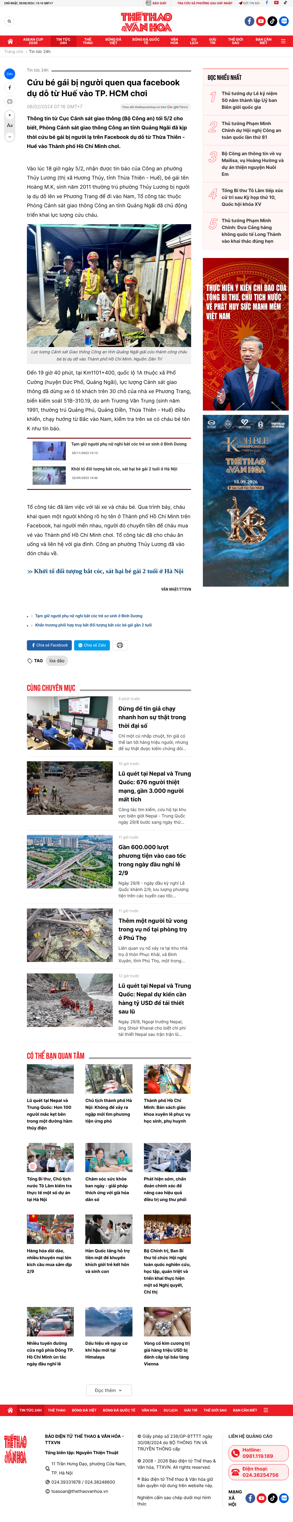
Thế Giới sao (235, 41)
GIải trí (212, 41)
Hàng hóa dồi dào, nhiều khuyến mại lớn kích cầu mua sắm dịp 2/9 (49, 1261)
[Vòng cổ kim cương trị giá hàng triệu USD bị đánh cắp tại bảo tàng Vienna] (167, 1321)
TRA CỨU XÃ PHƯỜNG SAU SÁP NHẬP (205, 3)
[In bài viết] (9, 101)
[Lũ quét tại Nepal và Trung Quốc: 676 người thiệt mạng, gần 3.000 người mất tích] (70, 788)
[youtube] (261, 21)
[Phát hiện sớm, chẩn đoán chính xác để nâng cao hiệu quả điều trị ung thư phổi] (167, 1157)
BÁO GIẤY (160, 3)
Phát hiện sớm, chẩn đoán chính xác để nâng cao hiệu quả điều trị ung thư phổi (165, 1189)
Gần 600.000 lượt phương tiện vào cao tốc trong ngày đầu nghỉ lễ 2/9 (152, 860)
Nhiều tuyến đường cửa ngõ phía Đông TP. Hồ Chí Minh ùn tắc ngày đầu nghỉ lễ (50, 1353)
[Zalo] (284, 21)
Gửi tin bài (251, 3)
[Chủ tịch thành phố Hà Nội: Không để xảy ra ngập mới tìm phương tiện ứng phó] (108, 1079)
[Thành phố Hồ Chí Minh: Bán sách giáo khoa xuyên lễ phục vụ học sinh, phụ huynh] (167, 1079)
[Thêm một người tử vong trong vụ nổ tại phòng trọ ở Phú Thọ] (70, 935)
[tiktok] (272, 21)
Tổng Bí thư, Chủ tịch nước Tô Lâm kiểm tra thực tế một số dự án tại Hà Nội (49, 1189)
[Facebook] (267, 3)
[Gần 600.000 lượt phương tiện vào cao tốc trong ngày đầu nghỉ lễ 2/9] (70, 862)
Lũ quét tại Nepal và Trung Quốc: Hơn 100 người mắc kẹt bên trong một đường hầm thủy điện (49, 1114)
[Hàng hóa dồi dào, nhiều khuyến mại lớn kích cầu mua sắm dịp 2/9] (50, 1229)
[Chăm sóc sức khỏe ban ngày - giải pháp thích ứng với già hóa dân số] (108, 1157)
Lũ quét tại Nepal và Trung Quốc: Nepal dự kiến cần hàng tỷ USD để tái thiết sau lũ (154, 998)
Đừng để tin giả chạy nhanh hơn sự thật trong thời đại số (152, 717)
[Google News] (155, 108)
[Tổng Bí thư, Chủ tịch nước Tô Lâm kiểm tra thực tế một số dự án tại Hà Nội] (50, 1157)
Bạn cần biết (264, 41)
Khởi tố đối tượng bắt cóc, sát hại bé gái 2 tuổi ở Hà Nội (124, 469)
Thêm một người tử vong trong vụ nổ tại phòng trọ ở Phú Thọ (152, 929)
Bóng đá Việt (114, 41)
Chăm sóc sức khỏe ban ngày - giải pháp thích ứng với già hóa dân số (107, 1189)
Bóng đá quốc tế (146, 41)
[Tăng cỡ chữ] (9, 115)
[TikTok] (287, 3)
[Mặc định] (9, 126)
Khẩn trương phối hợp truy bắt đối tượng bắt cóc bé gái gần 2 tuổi (93, 625)
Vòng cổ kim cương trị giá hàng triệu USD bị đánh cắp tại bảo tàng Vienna (167, 1353)
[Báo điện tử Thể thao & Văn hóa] (146, 21)
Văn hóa (174, 41)
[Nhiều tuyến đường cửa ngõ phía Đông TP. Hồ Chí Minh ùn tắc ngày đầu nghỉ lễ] (50, 1321)
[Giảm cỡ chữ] (9, 137)
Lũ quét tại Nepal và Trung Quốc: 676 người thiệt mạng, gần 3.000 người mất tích (154, 786)
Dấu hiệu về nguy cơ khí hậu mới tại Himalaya (106, 1350)
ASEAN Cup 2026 (33, 41)
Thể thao (88, 41)
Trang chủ (13, 52)
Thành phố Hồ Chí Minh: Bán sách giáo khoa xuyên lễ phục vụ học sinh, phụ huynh (167, 1111)
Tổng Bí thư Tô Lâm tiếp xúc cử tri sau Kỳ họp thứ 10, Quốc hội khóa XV (252, 197)
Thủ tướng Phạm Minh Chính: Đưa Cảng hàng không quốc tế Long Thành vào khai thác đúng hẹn (251, 231)
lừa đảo (57, 660)
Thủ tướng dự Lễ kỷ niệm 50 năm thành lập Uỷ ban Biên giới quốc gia (249, 100)
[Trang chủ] (10, 41)
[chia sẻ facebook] (9, 87)
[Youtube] (276, 3)
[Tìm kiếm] (9, 21)
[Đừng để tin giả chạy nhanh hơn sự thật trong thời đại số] (70, 723)
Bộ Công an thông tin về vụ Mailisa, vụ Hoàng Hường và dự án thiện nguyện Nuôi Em (253, 164)
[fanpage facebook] (249, 21)
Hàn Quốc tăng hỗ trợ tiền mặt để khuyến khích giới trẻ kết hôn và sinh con (107, 1261)
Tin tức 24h (63, 41)
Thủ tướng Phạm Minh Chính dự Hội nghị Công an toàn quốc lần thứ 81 (251, 130)
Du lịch (194, 41)
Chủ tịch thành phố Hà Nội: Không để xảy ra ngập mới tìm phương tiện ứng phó (108, 1111)
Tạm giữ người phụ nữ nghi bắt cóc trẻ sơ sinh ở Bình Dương (129, 444)
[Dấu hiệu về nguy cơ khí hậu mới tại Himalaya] (108, 1321)
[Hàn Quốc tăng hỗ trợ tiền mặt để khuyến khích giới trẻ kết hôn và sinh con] (108, 1229)
